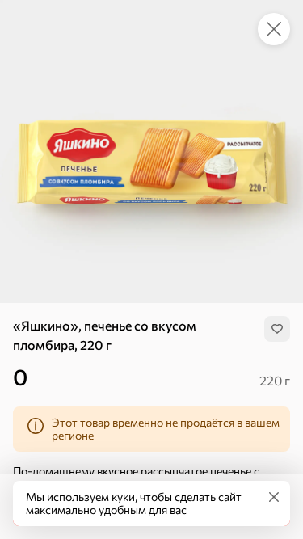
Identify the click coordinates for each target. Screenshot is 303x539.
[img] (277, 329)
